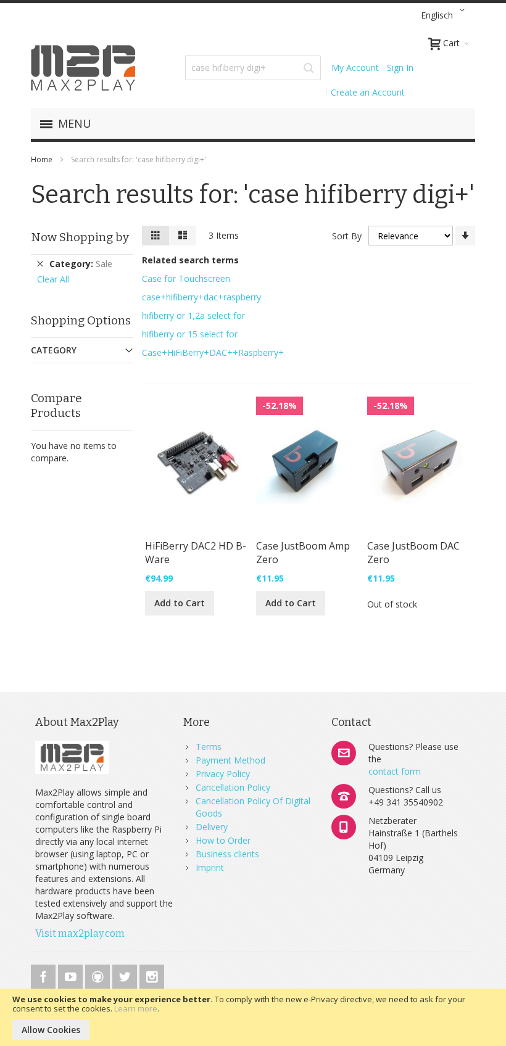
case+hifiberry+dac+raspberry (201, 297)
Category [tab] (54, 350)
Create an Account (368, 92)
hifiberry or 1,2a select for (193, 315)
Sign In (400, 67)
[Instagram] (151, 975)
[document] (253, 1017)
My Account (355, 67)
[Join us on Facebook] (44, 975)
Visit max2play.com (80, 933)
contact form (394, 771)
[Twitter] (125, 975)
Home (42, 159)
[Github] (98, 975)
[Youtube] (71, 975)
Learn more (135, 1008)
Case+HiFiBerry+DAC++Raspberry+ (213, 352)
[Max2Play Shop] (83, 68)
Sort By (347, 236)
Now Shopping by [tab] (80, 237)
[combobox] (253, 68)
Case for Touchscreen (186, 278)
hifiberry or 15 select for (190, 334)
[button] (445, 15)
